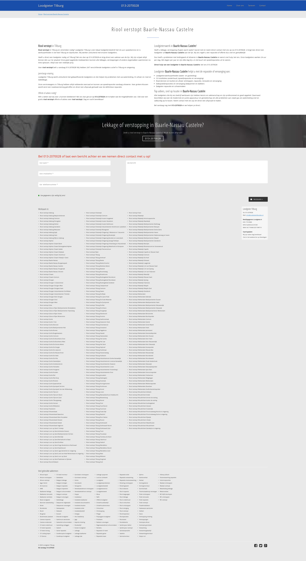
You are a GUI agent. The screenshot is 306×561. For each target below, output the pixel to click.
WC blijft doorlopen (166, 494)
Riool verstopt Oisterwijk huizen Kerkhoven (99, 224)
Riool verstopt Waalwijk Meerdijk (139, 274)
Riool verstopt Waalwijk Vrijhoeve (139, 283)
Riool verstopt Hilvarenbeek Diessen (51, 420)
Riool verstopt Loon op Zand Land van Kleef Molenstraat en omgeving (61, 453)
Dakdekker (59, 477)
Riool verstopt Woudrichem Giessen (140, 406)
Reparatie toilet (124, 474)
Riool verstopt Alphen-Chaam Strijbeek (52, 252)
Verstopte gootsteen (145, 525)
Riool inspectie (124, 491)
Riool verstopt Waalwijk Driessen (139, 260)
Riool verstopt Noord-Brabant (49, 462)
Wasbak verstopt (165, 486)
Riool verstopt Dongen (47, 280)
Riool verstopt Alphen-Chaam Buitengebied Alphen (56, 246)
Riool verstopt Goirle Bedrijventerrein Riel (53, 327)
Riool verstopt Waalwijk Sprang (138, 280)
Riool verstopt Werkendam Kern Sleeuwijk (142, 344)
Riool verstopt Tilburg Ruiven (95, 420)
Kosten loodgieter (80, 528)
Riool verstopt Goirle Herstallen (49, 367)
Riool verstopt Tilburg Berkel (95, 260)
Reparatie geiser (101, 533)
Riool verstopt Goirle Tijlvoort (49, 392)
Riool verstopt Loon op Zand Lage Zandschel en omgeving (58, 451)
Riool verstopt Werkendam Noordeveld (141, 355)
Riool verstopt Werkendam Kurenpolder (141, 347)
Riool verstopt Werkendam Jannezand (140, 330)
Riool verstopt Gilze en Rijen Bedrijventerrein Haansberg (57, 311)
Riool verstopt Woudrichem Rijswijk (140, 417)
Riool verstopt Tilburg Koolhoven (96, 386)
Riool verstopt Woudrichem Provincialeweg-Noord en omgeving (148, 411)
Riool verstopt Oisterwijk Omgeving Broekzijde (100, 235)
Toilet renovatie (144, 497)
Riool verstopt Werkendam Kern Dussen (141, 336)
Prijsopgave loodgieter (103, 516)
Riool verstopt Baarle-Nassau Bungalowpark (53, 263)
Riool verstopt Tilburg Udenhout (96, 439)
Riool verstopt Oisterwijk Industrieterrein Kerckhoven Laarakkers (106, 227)
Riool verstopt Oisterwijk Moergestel (97, 230)
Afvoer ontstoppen (46, 477)
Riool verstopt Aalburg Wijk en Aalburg (52, 238)
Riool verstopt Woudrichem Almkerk (140, 392)
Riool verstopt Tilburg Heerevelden (97, 336)
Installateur (78, 497)
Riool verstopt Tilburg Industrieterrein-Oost (99, 372)
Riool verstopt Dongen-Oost (48, 299)
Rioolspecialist (124, 516)
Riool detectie (124, 488)
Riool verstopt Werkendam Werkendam (141, 381)
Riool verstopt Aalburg (47, 213)
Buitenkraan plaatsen (46, 516)
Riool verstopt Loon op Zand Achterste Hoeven (54, 431)
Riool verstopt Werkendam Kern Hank (140, 339)
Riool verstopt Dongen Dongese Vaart (51, 288)
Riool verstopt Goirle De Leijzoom (50, 350)
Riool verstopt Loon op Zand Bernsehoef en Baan (55, 439)
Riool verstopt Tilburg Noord (95, 400)
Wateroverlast (164, 491)
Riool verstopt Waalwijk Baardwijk (139, 221)
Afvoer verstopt (44, 480)
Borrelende (43, 508)
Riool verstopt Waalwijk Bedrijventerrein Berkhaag (144, 224)
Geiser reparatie (61, 530)
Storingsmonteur (144, 486)
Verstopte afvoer (144, 522)
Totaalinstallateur (144, 505)
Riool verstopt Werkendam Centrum (140, 319)
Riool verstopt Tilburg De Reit (95, 305)
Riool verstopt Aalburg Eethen (49, 224)
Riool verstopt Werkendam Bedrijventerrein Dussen (145, 299)
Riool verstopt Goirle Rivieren (49, 381)
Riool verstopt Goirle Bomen (48, 330)
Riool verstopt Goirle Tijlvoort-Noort (51, 395)
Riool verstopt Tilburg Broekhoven (97, 274)
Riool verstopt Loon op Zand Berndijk (51, 437)
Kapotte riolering (80, 522)
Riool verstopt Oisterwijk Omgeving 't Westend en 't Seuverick (105, 232)
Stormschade (143, 488)
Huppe (77, 494)
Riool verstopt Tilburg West (94, 453)
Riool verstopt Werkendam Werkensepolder (142, 383)
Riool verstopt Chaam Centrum (49, 277)
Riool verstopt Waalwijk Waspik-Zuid (140, 288)
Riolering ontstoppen (126, 483)
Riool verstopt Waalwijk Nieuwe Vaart (140, 277)
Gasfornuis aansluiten (63, 519)
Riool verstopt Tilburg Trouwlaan (96, 434)
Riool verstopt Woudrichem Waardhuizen (141, 423)
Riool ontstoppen (125, 505)
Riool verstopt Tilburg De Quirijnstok (97, 302)
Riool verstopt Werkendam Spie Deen (140, 369)
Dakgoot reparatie (62, 486)
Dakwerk (59, 511)
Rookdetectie (124, 522)
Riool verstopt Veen (135, 213)
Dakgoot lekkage (61, 480)
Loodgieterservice (101, 488)
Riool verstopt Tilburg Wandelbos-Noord (98, 448)
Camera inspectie (45, 519)
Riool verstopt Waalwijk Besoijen (139, 243)
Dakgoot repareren (62, 488)
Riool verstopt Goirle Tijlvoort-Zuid (50, 397)
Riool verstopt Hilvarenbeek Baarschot (52, 414)
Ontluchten (100, 508)
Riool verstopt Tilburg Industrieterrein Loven (100, 367)
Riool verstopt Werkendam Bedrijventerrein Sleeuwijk (145, 308)
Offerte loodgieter (101, 500)
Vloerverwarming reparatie (168, 477)
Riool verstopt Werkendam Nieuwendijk (141, 353)
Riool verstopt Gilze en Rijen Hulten (51, 313)
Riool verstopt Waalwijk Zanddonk (139, 291)
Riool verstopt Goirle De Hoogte (50, 347)
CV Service (43, 536)
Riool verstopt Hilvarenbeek (48, 411)
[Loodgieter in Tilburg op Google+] (266, 545)
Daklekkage (59, 500)
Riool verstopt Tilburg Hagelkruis (96, 330)
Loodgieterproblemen (103, 483)
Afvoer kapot (44, 474)
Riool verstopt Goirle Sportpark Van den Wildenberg (56, 389)
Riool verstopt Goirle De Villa (49, 358)
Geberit (58, 528)
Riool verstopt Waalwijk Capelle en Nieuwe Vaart (144, 252)
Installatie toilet (79, 508)
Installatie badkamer (81, 500)
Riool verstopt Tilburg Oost (94, 403)
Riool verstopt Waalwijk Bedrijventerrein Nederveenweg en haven (149, 235)
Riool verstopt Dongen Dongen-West (51, 285)
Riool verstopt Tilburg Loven (95, 392)
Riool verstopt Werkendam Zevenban (140, 386)
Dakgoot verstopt (61, 494)
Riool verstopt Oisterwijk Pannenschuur (98, 249)
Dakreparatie (60, 508)
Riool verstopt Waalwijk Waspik (138, 285)
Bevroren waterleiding (47, 502)
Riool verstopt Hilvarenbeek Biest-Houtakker (53, 417)
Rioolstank (123, 519)
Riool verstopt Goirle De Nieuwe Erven (52, 353)
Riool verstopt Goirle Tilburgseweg (50, 400)
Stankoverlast (143, 477)
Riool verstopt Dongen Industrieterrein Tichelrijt (54, 294)
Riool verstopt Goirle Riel (47, 375)
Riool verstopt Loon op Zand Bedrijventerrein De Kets (56, 434)
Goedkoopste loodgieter (63, 533)
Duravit (58, 514)
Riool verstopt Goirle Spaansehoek (50, 383)
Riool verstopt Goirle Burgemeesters (51, 333)
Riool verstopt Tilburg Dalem (95, 291)
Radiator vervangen (102, 522)
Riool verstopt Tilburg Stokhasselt (96, 423)
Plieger (98, 514)
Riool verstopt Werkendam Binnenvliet (141, 313)
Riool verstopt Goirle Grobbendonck (51, 364)
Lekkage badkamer (80, 533)
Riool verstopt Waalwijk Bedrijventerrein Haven (143, 232)
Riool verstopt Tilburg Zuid (94, 462)
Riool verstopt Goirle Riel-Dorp (49, 378)
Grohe (76, 480)
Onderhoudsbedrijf (102, 502)
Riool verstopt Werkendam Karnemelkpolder (142, 333)
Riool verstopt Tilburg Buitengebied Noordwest (100, 280)
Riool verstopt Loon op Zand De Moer (51, 442)
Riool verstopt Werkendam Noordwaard (141, 358)
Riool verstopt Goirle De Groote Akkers (52, 344)
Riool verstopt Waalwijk (136, 216)
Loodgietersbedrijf (102, 486)
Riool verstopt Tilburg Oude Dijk (96, 411)
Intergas (77, 514)
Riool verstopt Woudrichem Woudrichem (141, 425)
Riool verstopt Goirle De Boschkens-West (52, 341)
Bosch (42, 511)
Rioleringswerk (124, 486)
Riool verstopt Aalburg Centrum (50, 218)
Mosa (98, 494)
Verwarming (143, 528)
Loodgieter (99, 480)
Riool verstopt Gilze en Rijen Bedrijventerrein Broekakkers (58, 308)
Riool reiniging (124, 508)
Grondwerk (78, 483)
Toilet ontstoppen (144, 494)
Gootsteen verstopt (81, 477)
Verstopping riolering (145, 516)
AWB (41, 488)
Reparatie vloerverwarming (128, 480)
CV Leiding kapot (45, 533)
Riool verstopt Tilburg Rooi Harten (96, 417)
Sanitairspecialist (125, 530)
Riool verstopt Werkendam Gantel (139, 322)
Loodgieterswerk (101, 491)
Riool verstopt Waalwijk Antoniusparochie (142, 218)
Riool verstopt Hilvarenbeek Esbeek (51, 423)
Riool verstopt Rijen (92, 252)
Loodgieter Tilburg (51, 5)
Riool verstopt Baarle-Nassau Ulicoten (51, 271)
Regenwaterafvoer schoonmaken (106, 525)
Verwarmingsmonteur (146, 533)
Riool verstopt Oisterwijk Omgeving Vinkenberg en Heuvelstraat (106, 243)
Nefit (97, 497)
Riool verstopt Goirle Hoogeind (49, 369)
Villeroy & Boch (164, 474)
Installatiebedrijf (80, 511)
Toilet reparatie (143, 500)
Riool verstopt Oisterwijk (94, 213)
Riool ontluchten (125, 502)
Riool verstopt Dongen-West (48, 302)
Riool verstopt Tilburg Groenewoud (97, 325)
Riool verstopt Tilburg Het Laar (95, 341)
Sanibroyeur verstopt (126, 528)
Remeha (98, 528)
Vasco (141, 514)
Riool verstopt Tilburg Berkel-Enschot (97, 263)
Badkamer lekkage (45, 491)
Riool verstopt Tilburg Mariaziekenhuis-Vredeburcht (102, 395)
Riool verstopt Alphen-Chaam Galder (51, 249)
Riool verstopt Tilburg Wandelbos (96, 445)
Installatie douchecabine (82, 502)
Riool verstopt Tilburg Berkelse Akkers (98, 266)
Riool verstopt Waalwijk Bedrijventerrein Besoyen (144, 227)
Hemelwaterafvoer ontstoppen (84, 488)
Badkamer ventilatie (46, 497)
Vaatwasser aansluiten (146, 508)
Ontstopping (100, 511)
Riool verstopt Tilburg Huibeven (96, 355)
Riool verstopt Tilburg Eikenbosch (96, 313)
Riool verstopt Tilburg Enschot (95, 316)
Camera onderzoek (46, 522)
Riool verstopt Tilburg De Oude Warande (98, 299)
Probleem (99, 519)
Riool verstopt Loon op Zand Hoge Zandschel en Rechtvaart (58, 445)
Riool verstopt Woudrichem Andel (139, 395)
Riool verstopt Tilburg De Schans (96, 308)
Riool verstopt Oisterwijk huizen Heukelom (99, 221)
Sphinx (141, 474)
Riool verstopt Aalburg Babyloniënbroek (52, 216)
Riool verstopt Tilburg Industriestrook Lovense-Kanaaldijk (104, 361)
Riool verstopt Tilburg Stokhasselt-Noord (99, 425)
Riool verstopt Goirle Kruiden (49, 372)
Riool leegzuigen (125, 494)
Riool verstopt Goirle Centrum (49, 336)
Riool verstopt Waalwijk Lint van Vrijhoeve (142, 271)
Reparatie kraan (101, 536)
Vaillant (141, 511)
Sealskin (122, 533)
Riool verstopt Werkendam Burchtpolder (141, 316)
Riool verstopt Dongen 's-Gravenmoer (51, 283)
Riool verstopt (124, 511)
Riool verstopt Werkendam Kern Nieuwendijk (143, 341)
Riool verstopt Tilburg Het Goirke (96, 339)
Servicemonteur (124, 536)
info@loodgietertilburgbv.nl (254, 215)
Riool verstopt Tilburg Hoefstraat (96, 350)
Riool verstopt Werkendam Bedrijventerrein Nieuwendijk (146, 305)
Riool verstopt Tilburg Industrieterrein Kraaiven (100, 364)
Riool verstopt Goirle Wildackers (50, 406)
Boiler (42, 505)
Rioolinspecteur (124, 514)
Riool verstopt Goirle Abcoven (49, 325)
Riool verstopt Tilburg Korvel (95, 389)
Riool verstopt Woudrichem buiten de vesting (143, 400)
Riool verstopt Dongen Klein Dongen (51, 297)
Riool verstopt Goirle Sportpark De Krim (52, 386)
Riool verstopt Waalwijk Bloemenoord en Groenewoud (146, 246)
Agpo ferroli (43, 483)
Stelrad (141, 480)
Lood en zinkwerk (101, 477)
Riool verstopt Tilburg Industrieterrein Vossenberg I (102, 369)
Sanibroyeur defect (125, 525)
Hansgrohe (78, 486)
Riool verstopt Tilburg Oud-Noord (96, 406)
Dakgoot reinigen (61, 483)
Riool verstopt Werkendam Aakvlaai (140, 297)
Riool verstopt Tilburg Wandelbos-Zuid (98, 451)
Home (40, 14)
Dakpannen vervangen (63, 505)
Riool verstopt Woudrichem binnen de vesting (143, 397)
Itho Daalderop (79, 516)
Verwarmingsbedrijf (145, 530)
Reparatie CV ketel (102, 530)
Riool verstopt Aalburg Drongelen (50, 221)
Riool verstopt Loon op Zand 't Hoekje (51, 428)
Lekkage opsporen (102, 474)
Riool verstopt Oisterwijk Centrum (96, 216)
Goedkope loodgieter (63, 536)
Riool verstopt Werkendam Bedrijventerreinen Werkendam (147, 311)
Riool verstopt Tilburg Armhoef (95, 257)
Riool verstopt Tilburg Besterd (95, 269)
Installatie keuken (80, 505)
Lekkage (77, 530)
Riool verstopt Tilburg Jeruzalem (96, 375)
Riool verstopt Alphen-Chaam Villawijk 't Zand (54, 257)
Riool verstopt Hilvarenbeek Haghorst (51, 425)
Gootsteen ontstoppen (82, 474)
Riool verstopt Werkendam (137, 294)
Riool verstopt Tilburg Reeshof (95, 414)
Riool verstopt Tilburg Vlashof (95, 442)
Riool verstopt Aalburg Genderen (50, 227)
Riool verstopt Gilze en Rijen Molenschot (52, 316)
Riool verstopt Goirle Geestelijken (50, 361)
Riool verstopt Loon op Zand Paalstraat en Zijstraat (55, 459)
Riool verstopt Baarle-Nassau (49, 260)
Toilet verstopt (143, 502)
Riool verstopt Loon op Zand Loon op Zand (53, 456)
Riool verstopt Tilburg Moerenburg (97, 397)
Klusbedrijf (78, 525)
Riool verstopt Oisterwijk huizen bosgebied (99, 218)
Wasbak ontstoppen (166, 483)
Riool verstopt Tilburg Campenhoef (97, 285)
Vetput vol (142, 536)
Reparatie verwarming (126, 477)
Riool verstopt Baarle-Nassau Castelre (56, 14)
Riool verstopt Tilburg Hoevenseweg (97, 353)
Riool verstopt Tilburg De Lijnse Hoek (97, 297)
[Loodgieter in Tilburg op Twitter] (261, 545)
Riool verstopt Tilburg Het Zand (96, 344)
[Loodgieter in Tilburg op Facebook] (256, 545)
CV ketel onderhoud (46, 525)
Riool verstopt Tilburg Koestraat (96, 381)
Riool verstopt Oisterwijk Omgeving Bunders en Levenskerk (104, 238)
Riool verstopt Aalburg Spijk (48, 232)
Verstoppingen (143, 519)
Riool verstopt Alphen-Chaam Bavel (51, 243)
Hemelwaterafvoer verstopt (83, 491)
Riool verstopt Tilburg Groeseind (96, 327)
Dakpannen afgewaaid (63, 502)
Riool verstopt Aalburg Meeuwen (50, 230)
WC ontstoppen (164, 497)
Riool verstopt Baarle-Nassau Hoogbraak (52, 269)
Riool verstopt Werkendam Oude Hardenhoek (143, 361)
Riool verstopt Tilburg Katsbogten (96, 378)
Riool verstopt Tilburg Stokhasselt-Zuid (98, 428)
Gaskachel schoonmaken (64, 522)
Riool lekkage (124, 497)
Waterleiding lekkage (166, 488)
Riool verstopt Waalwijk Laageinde (139, 263)
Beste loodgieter (45, 500)
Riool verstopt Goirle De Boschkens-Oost (52, 339)
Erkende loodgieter (62, 516)
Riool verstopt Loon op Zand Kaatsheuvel (53, 448)
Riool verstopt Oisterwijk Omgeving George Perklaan (102, 241)
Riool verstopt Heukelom (47, 409)
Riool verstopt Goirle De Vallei (49, 355)
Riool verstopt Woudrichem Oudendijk (141, 409)
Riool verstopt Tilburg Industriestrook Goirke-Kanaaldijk (103, 358)
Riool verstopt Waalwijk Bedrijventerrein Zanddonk (145, 241)
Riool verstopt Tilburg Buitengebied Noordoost (100, 277)
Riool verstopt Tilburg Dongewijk (96, 311)
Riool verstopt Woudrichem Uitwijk (140, 420)
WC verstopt (163, 500)
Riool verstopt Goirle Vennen (49, 403)
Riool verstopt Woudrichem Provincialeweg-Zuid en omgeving (148, 414)
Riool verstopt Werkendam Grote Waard (141, 325)
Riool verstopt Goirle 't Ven (48, 322)
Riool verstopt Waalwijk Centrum (139, 255)
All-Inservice (43, 486)
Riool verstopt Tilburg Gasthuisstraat (97, 319)
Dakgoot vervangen (62, 497)
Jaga (76, 519)
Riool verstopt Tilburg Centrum (95, 288)
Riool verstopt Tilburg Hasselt (95, 333)
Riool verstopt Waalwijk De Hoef (139, 257)
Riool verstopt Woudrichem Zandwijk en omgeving (144, 428)
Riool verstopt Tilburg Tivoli (94, 431)
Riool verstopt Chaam (46, 274)
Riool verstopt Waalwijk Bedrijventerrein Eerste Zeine (145, 230)
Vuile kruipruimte (165, 480)
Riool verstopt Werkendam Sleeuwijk (140, 364)
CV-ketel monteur (61, 474)
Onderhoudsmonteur (103, 505)
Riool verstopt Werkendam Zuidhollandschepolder (144, 389)
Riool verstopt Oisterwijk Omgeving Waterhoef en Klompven (105, 246)
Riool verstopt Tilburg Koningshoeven (98, 383)
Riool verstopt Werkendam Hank (139, 327)
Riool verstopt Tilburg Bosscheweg (97, 271)
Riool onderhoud (125, 500)
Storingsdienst (143, 483)
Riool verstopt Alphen (46, 241)
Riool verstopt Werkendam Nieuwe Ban (141, 350)
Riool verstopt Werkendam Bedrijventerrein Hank (144, 302)
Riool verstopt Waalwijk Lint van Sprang (141, 269)
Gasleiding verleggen (62, 525)
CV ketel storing (45, 530)
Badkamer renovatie (46, 494)
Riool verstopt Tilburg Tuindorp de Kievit (98, 437)
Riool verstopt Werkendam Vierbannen (141, 375)
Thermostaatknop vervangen (148, 491)
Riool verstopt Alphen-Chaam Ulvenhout (52, 255)
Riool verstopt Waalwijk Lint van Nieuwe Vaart (143, 266)
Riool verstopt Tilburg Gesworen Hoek (98, 322)
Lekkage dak (78, 536)
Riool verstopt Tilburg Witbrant (95, 456)
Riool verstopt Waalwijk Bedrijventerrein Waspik (144, 238)
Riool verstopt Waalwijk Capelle (138, 249)
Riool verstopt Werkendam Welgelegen (141, 378)
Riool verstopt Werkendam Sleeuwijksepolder (143, 367)
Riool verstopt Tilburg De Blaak (95, 294)
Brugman (43, 514)
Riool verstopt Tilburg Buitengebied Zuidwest (100, 283)
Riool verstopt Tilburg (93, 255)
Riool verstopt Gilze (46, 305)
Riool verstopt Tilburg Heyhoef (95, 347)
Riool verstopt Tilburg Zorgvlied (96, 459)
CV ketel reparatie (45, 528)
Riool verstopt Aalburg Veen (48, 235)
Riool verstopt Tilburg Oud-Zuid (96, 409)
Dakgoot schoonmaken (63, 491)
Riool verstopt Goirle (46, 319)
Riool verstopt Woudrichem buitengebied (142, 403)
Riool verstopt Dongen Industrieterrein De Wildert (55, 291)
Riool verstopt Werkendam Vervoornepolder (142, 372)
